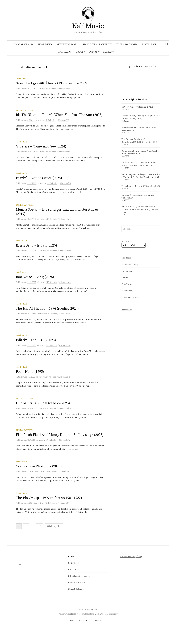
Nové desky (45, 44)
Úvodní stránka (23, 44)
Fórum (93, 51)
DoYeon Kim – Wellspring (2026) (137, 106)
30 (39, 526)
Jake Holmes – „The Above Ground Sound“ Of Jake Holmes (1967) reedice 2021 (139, 209)
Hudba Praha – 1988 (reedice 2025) (43, 403)
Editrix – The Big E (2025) (36, 340)
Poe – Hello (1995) (30, 371)
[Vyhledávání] (167, 44)
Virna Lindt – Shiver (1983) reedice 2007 (140, 186)
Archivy (125, 241)
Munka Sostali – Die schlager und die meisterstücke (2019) (57, 211)
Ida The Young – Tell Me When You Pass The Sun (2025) (59, 115)
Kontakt (108, 51)
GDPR (19, 564)
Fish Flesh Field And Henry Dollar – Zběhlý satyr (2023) (60, 435)
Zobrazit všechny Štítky (131, 556)
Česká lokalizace (76, 589)
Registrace (73, 562)
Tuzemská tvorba (127, 44)
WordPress (71, 614)
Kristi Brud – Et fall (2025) (36, 245)
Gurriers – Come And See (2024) (41, 146)
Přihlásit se (126, 309)
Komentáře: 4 (64, 377)
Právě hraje (21, 142)
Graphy (98, 614)
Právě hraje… (150, 44)
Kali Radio (64, 51)
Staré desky (22, 79)
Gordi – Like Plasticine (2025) (39, 466)
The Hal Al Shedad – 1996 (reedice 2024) (47, 308)
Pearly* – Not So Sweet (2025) (39, 178)
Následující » (53, 526)
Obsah (79, 51)
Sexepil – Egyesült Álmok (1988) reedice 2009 (51, 83)
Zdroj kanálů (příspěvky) (79, 576)
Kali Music (88, 26)
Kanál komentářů (76, 582)
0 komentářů (64, 88)
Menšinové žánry (67, 44)
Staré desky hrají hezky (97, 44)
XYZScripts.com (100, 621)
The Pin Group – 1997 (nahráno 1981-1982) (49, 498)
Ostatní (125, 277)
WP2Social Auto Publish (78, 621)
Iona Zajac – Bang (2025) (35, 277)
